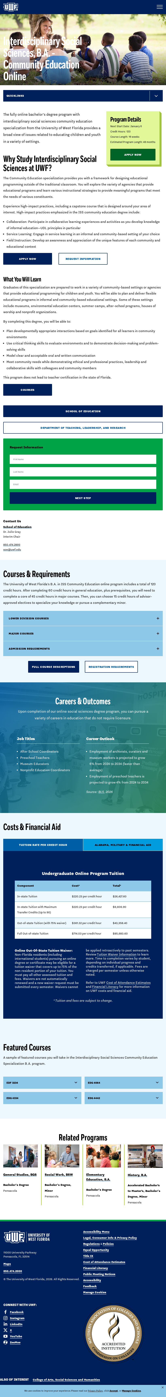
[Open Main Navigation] (160, 7)
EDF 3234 (12, 1082)
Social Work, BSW (59, 1175)
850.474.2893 (11, 544)
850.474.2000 (12, 1271)
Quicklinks (15, 95)
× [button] (162, 1387)
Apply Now (133, 154)
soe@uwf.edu (12, 549)
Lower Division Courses (29, 618)
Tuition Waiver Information (116, 954)
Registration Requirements (111, 667)
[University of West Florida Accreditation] (113, 1333)
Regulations (91, 1244)
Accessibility (92, 1280)
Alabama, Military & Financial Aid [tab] (123, 845)
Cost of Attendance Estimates (128, 983)
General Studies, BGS (20, 1175)
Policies (108, 1244)
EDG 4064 (94, 1082)
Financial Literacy (105, 987)
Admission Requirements (29, 648)
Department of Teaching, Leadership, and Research (83, 428)
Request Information (83, 259)
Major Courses (21, 633)
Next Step (83, 498)
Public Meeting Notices (99, 1274)
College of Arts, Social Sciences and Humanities (66, 1379)
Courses (28, 390)
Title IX (88, 1256)
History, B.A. (137, 1175)
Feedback (90, 1286)
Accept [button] (114, 1390)
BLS (101, 792)
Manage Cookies (94, 1292)
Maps (7, 1264)
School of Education (83, 411)
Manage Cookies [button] (131, 1390)
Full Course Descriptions (53, 667)
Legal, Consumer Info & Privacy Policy (110, 1238)
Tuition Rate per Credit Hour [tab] (43, 845)
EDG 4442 (94, 1098)
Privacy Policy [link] (95, 1390)
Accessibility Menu (96, 1231)
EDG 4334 (12, 1098)
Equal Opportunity (96, 1250)
